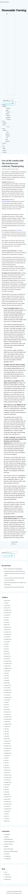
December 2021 (7, 632)
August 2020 (7, 670)
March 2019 (7, 709)
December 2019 (7, 690)
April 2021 (6, 651)
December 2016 (7, 775)
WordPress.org (7, 879)
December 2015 (7, 801)
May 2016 (6, 789)
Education (6, 836)
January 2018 (7, 743)
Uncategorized (7, 858)
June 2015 (6, 816)
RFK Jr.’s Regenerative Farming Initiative (13, 568)
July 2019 (6, 702)
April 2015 (6, 818)
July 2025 (6, 603)
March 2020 (7, 682)
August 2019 (7, 699)
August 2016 (7, 784)
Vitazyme (8, 119)
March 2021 (7, 653)
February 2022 (7, 627)
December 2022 (7, 610)
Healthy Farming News (9, 841)
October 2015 (7, 806)
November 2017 (7, 748)
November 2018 (7, 719)
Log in (5, 872)
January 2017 (7, 772)
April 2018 (6, 736)
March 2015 (7, 821)
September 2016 (7, 782)
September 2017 (7, 753)
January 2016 (7, 799)
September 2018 (7, 724)
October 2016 (7, 779)
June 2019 (6, 704)
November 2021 (7, 634)
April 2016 (6, 791)
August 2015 (7, 811)
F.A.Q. (7, 126)
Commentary (7, 834)
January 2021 (7, 658)
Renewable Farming (4, 2)
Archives (5, 152)
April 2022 (6, 622)
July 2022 (6, 617)
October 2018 (7, 721)
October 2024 (7, 605)
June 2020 (6, 675)
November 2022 (7, 612)
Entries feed (7, 874)
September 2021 (7, 639)
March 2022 (7, 624)
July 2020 (6, 673)
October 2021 (7, 636)
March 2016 (7, 794)
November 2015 (7, 804)
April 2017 (6, 765)
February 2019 (7, 712)
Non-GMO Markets (4, 148)
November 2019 (7, 692)
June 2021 (6, 646)
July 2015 (6, 813)
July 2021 (6, 644)
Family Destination (8, 839)
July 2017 (6, 758)
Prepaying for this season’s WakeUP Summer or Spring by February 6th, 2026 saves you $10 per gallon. (14, 573)
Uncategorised (7, 856)
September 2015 (7, 808)
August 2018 (7, 726)
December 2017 (7, 745)
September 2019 (7, 697)
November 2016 (7, 777)
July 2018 (6, 728)
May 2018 (6, 733)
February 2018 (7, 741)
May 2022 (6, 619)
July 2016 (6, 787)
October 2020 (7, 665)
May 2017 (6, 762)
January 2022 (7, 629)
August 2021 (7, 641)
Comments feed (7, 876)
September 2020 (7, 668)
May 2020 (6, 678)
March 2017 (7, 767)
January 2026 (7, 600)
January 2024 (7, 607)
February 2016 (7, 796)
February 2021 (7, 656)
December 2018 (7, 716)
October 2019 (7, 695)
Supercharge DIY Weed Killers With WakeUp (14, 587)
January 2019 (7, 714)
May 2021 (6, 649)
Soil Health (6, 853)
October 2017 (7, 750)
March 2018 (7, 738)
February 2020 (7, 685)
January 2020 (7, 687)
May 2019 (6, 707)
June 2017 (6, 760)
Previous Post (14, 542)
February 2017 (7, 770)
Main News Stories (6, 169)
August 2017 (7, 755)
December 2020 (7, 661)
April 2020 (6, 680)
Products (4, 106)
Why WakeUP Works (5, 123)
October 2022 (7, 615)
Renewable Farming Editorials (10, 851)
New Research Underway (7, 134)
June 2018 (6, 731)
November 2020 (7, 663)
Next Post (14, 544)
